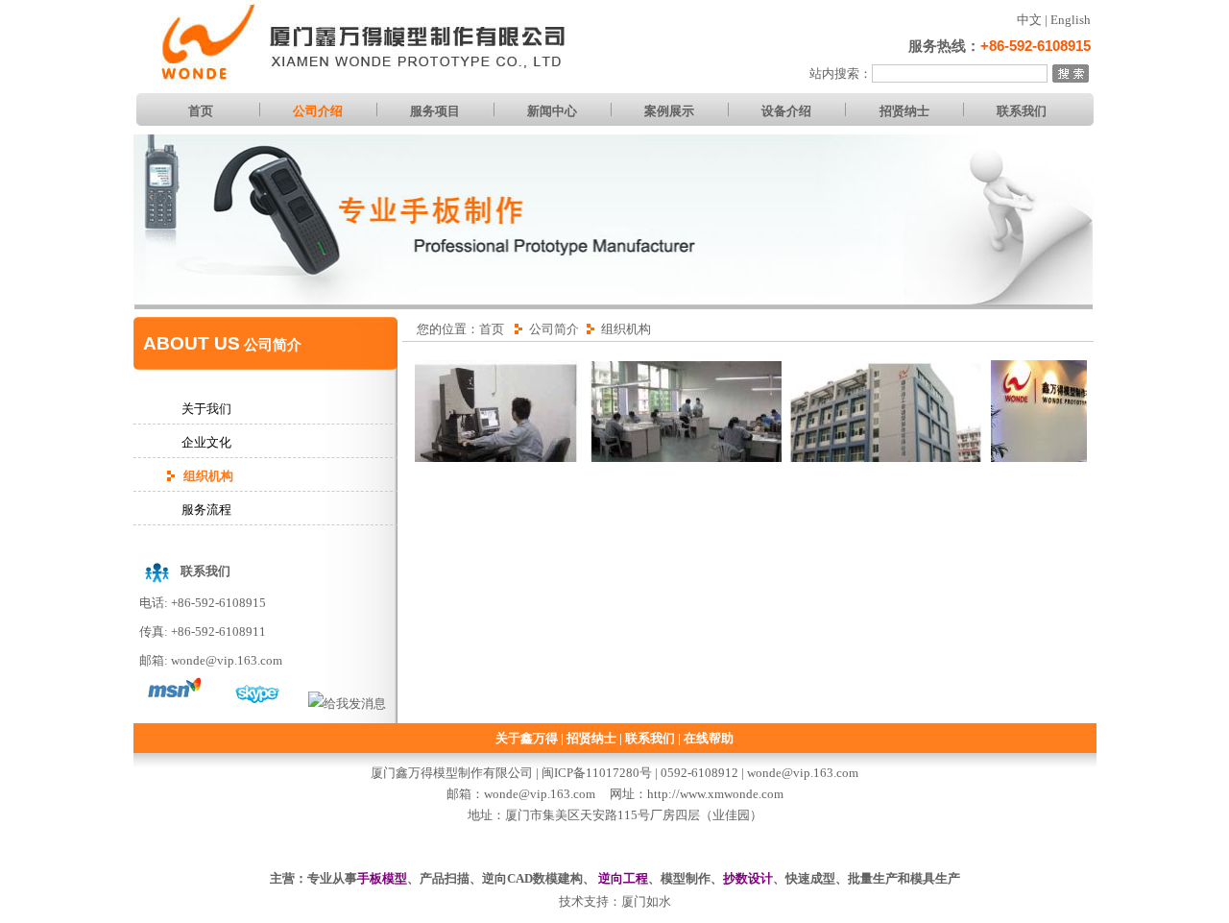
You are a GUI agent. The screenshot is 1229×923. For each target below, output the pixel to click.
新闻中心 (552, 111)
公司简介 (554, 329)
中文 (1029, 19)
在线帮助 (709, 738)
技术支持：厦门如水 (615, 901)
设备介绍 (786, 111)
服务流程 (206, 509)
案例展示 (669, 111)
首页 (200, 111)
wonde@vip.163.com (226, 660)
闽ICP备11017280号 (598, 772)
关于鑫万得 (526, 738)
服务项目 (435, 111)
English (1070, 19)
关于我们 (206, 408)
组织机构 (208, 476)
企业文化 (206, 442)
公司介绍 (318, 111)
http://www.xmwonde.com (715, 794)
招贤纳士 (904, 111)
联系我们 (1022, 111)
